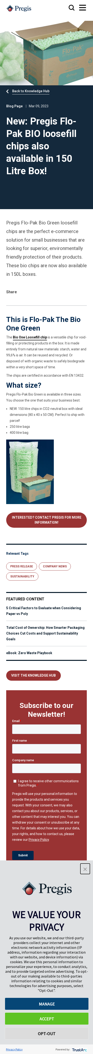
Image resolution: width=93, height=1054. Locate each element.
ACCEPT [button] (47, 1018)
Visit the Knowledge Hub (33, 675)
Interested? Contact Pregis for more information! (46, 520)
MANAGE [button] (47, 1004)
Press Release (21, 566)
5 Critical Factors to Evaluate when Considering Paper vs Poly (43, 611)
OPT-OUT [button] (47, 1033)
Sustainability (22, 576)
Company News (55, 566)
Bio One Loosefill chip (30, 337)
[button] (85, 869)
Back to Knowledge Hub (30, 91)
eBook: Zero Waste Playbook (29, 653)
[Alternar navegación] (78, 8)
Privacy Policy (14, 1049)
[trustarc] (79, 1049)
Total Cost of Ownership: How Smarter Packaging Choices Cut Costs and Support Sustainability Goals (45, 633)
